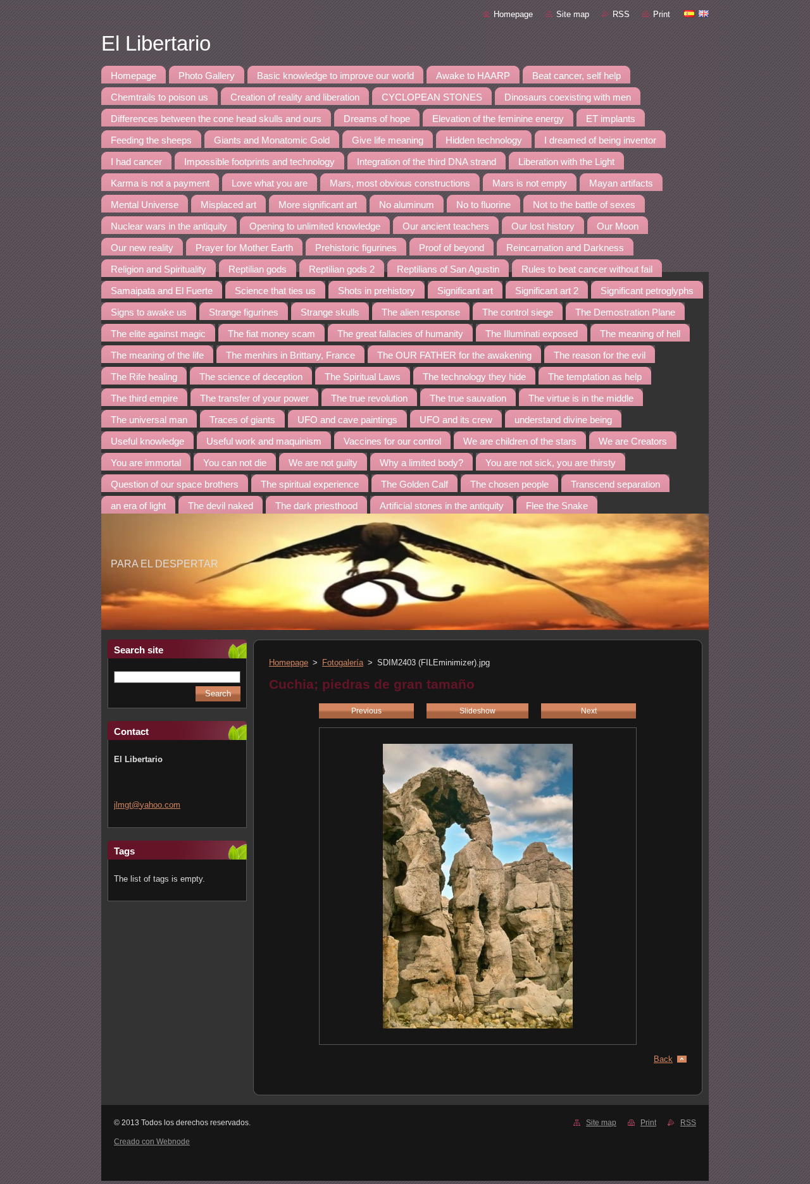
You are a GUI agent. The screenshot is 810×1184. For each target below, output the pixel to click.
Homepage (513, 14)
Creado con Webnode (152, 1141)
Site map (572, 14)
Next (589, 710)
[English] (704, 13)
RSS (621, 14)
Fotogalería (342, 662)
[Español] (689, 13)
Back (663, 1059)
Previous (366, 710)
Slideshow (477, 710)
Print (661, 14)
